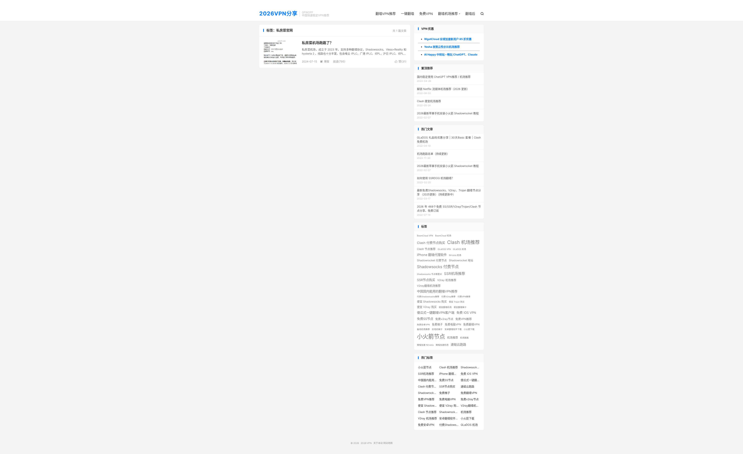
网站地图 (388, 443)
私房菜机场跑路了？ (317, 43)
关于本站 (378, 443)
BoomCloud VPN (425, 235)
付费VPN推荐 (464, 296)
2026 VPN (366, 443)
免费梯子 (437, 324)
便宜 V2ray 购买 (427, 307)
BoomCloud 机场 (443, 235)
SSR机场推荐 (454, 273)
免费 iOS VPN (466, 313)
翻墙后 (470, 14)
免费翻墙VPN (471, 324)
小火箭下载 (469, 329)
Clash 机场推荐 (463, 242)
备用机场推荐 (423, 329)
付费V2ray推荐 (448, 296)
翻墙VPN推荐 (386, 14)
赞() (400, 61)
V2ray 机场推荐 (446, 280)
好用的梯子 (437, 329)
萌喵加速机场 (442, 345)
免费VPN (426, 14)
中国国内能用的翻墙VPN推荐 (437, 291)
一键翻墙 (407, 14)
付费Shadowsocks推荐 (428, 296)
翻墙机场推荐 (448, 14)
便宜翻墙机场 (445, 307)
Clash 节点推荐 (426, 249)
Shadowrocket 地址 (461, 260)
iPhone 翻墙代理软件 (432, 255)
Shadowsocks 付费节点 (438, 266)
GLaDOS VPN (444, 249)
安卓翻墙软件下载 (453, 329)
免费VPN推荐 (463, 319)
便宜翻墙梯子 (460, 307)
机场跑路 (464, 338)
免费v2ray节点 (444, 319)
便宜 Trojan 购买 (457, 302)
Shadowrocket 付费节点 (432, 260)
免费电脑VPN (453, 324)
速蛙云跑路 (458, 344)
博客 (324, 61)
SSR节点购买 (426, 280)
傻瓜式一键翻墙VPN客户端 (435, 313)
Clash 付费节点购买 (431, 243)
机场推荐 (452, 337)
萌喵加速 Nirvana (425, 345)
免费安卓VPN (423, 324)
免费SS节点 (425, 319)
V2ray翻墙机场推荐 (429, 285)
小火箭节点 (431, 336)
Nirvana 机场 (455, 255)
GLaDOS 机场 (459, 249)
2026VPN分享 (278, 14)
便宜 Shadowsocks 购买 (432, 301)
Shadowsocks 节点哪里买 (429, 274)
